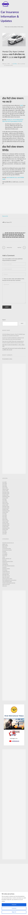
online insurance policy (7, 578)
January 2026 (5, 490)
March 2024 (4, 519)
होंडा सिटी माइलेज (15, 237)
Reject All (14, 912)
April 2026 (4, 486)
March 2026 (4, 487)
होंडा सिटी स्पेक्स (21, 237)
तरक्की (21, 105)
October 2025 (5, 495)
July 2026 (4, 482)
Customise (14, 908)
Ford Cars (4, 560)
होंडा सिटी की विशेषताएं (18, 235)
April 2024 (4, 518)
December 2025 (5, 492)
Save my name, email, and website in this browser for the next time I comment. (13, 279)
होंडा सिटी (6, 233)
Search (4, 319)
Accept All (14, 904)
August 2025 (5, 498)
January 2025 (5, 505)
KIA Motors (4, 570)
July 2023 (4, 531)
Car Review (4, 552)
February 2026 (5, 489)
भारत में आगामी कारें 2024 (12, 177)
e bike (3, 557)
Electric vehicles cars (6, 558)
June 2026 (4, 483)
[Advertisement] (14, 81)
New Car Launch (5, 577)
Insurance (4, 567)
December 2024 (5, 506)
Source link (5, 216)
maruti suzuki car (6, 573)
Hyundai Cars (5, 564)
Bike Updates (5, 545)
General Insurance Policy (7, 561)
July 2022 (4, 533)
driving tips (4, 555)
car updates (4, 554)
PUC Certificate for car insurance (9, 580)
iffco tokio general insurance (8, 565)
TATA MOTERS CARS (7, 581)
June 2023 (4, 532)
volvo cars (4, 585)
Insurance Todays (6, 568)
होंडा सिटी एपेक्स (11, 233)
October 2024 (5, 509)
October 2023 (5, 526)
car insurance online (8, 65)
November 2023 (5, 525)
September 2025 (5, 496)
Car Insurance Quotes (7, 550)
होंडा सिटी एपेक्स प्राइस (19, 233)
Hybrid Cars (4, 563)
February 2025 (5, 503)
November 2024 (5, 508)
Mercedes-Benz (5, 574)
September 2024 (5, 510)
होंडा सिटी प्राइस (9, 237)
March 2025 (4, 502)
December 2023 (5, 523)
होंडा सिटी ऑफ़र (11, 235)
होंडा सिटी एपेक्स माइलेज (13, 234)
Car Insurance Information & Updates (10, 16)
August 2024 (5, 512)
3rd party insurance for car (8, 542)
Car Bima (15, 63)
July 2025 (4, 499)
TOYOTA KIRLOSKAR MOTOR (8, 583)
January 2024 (5, 522)
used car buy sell (6, 584)
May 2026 (4, 485)
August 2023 (5, 529)
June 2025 (4, 500)
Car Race (4, 551)
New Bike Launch (6, 575)
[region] (14, 903)
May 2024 (4, 516)
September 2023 (5, 528)
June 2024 (4, 515)
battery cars (4, 544)
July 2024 (4, 513)
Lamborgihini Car (6, 571)
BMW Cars (4, 547)
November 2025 (5, 493)
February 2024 (5, 520)
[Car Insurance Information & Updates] (5, 4)
